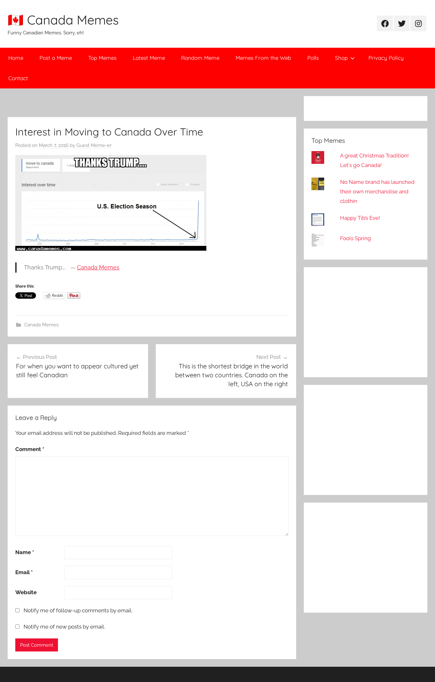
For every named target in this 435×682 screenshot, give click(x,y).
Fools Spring (355, 238)
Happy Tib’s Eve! (360, 218)
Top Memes (102, 57)
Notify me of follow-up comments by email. (78, 610)
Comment (29, 449)
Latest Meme (149, 57)
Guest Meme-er (93, 145)
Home (15, 57)
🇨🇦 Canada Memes (63, 20)
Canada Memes (98, 267)
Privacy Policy (386, 57)
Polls (313, 57)
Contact (18, 78)
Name (24, 552)
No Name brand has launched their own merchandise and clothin (377, 191)
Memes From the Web (263, 57)
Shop (341, 57)
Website (26, 592)
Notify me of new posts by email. (64, 626)
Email (24, 572)
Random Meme (200, 57)
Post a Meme (55, 57)
